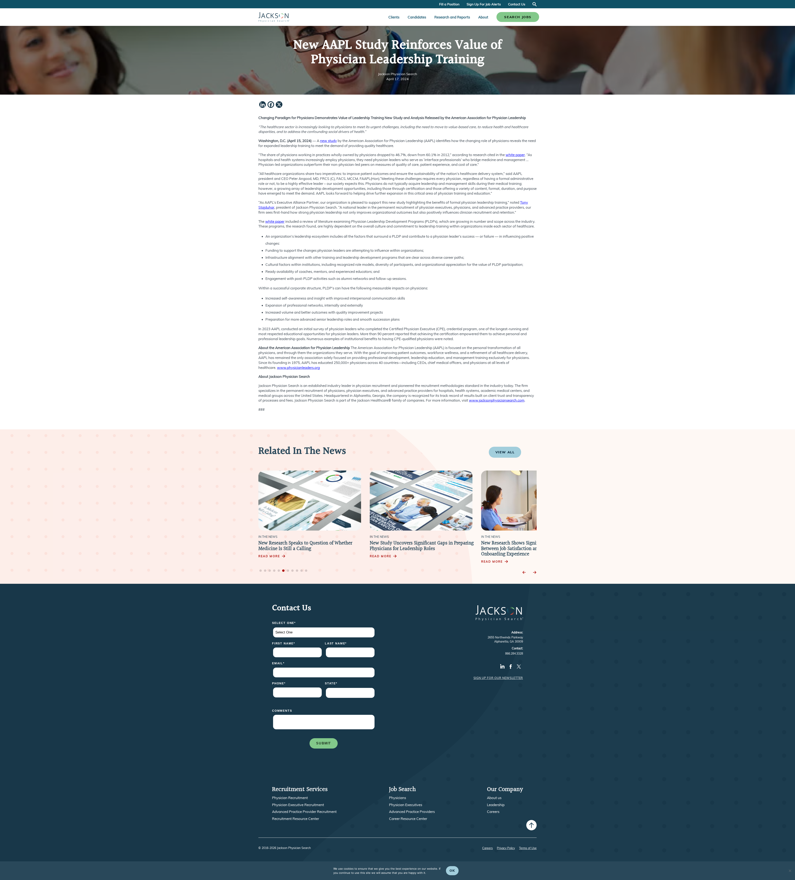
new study (328, 140)
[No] (790, 871)
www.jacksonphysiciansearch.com (496, 400)
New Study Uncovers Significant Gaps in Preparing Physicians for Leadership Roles (310, 546)
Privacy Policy (506, 848)
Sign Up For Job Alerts (484, 4)
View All (505, 452)
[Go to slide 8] (292, 571)
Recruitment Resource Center (295, 819)
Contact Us (516, 4)
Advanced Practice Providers (412, 812)
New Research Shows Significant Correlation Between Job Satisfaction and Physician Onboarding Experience (415, 548)
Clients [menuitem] (393, 17)
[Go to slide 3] (270, 571)
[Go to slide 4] (274, 571)
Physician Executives (405, 805)
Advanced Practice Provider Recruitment (304, 812)
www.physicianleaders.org (298, 367)
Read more (269, 556)
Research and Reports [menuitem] (452, 17)
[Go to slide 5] (279, 571)
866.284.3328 (514, 653)
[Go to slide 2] (265, 571)
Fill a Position (449, 4)
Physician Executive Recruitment (298, 805)
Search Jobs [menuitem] (517, 17)
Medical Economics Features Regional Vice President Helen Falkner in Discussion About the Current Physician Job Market (530, 548)
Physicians (397, 798)
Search (534, 4)
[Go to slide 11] (306, 571)
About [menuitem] (483, 17)
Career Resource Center (408, 819)
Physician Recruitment (290, 798)
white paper (515, 155)
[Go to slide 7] (288, 571)
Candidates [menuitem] (417, 17)
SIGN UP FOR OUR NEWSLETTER (498, 678)
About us (494, 798)
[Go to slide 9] (297, 571)
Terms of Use (528, 848)
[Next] (534, 572)
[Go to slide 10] (301, 571)
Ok (452, 870)
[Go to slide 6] (283, 571)
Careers (493, 812)
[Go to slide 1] (260, 571)
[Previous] (524, 572)
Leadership (496, 805)
